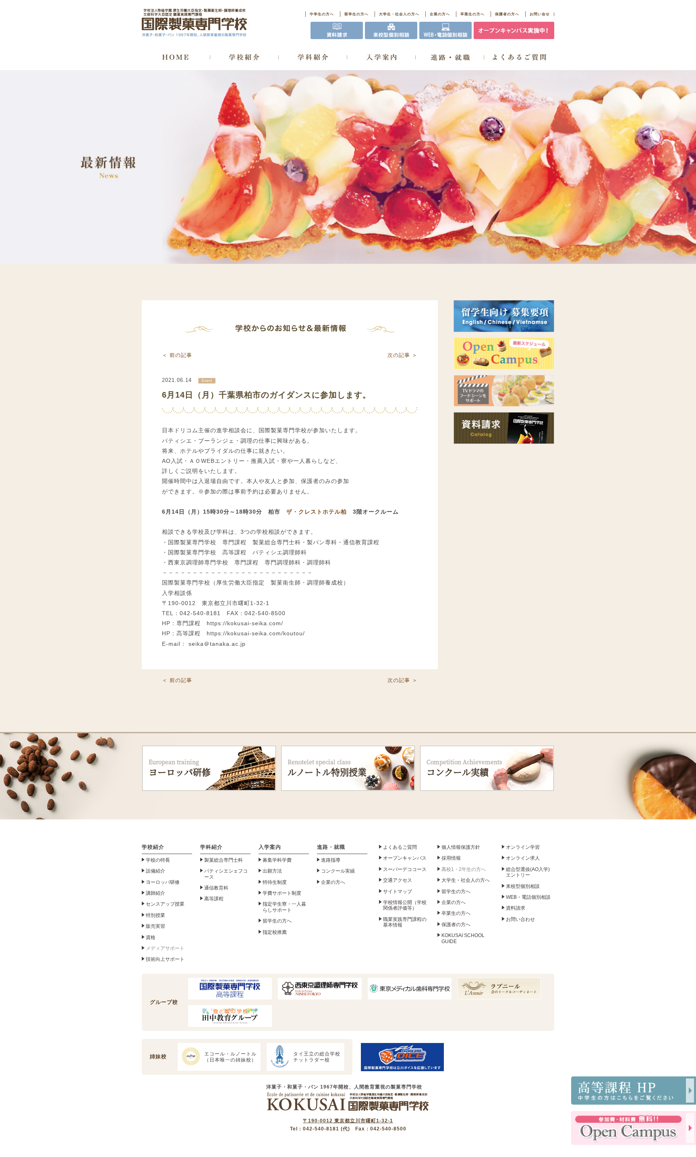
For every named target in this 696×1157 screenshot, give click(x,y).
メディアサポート (165, 948)
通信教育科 (216, 888)
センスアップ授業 (165, 904)
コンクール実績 (464, 768)
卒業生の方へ (472, 14)
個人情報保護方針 (460, 847)
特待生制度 (275, 882)
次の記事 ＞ (402, 355)
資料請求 (515, 908)
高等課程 (214, 899)
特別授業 (155, 915)
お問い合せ (540, 14)
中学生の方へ (322, 14)
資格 (150, 937)
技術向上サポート (165, 959)
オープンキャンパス (405, 858)
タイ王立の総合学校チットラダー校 (316, 1056)
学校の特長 (158, 860)
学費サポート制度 (282, 893)
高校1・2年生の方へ (463, 869)
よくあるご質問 (400, 847)
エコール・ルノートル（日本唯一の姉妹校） (230, 1056)
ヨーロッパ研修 (180, 768)
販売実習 (155, 926)
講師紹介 (155, 893)
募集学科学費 (277, 860)
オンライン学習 (523, 847)
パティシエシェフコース (226, 873)
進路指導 (330, 860)
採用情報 (451, 858)
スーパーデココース (405, 869)
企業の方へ (440, 14)
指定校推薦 (275, 932)
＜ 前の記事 (177, 355)
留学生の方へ (356, 14)
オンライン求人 (523, 858)
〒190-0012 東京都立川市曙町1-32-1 (348, 1121)
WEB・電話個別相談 (528, 897)
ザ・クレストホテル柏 (316, 511)
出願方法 (272, 871)
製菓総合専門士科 (223, 860)
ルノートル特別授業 (327, 768)
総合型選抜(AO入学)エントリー (528, 872)
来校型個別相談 (523, 886)
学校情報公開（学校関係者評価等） (405, 905)
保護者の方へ (507, 14)
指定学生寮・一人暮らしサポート (284, 906)
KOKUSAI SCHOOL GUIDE (463, 938)
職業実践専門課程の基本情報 (405, 922)
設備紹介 (155, 871)
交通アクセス (397, 880)
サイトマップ (397, 891)
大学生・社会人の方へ (399, 14)
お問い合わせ (520, 919)
